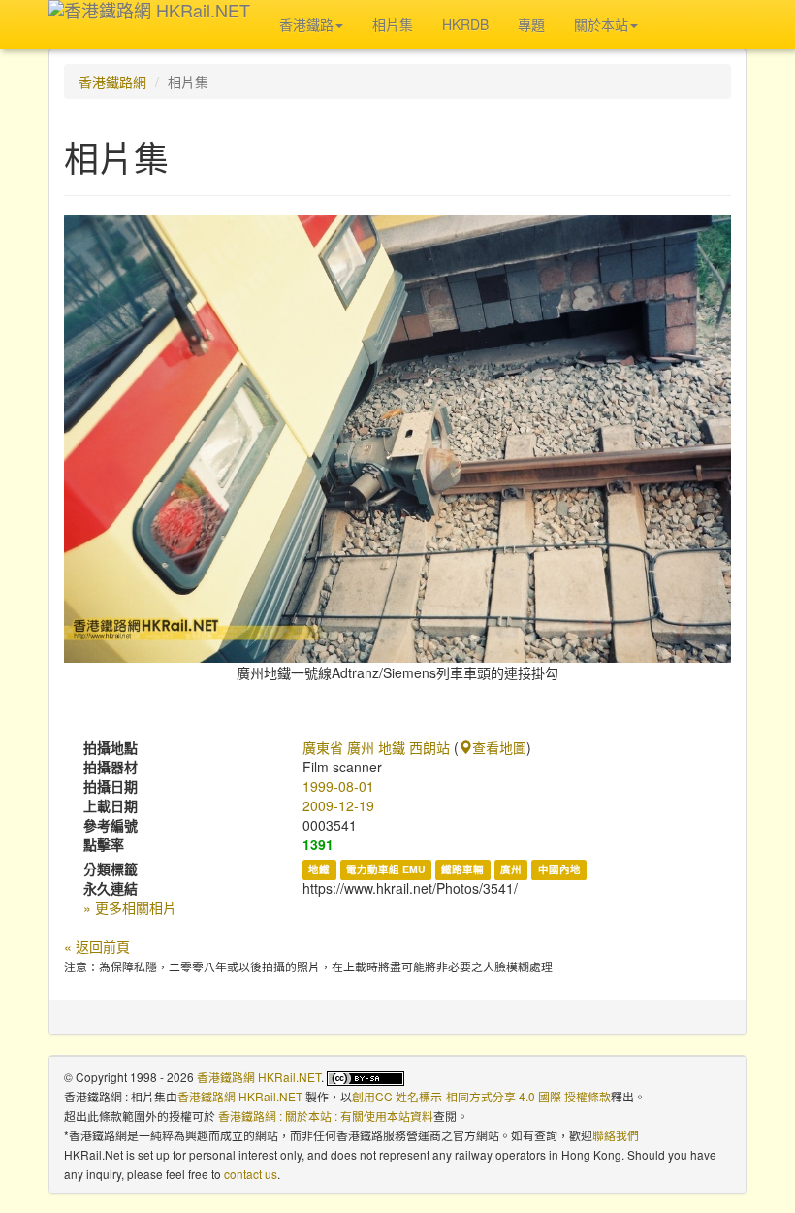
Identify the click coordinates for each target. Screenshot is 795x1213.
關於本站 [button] (601, 24)
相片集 (392, 24)
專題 (531, 24)
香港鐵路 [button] (306, 24)
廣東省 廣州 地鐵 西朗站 (376, 747)
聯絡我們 (615, 1135)
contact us (250, 1173)
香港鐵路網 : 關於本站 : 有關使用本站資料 (325, 1115)
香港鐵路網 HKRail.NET (259, 1076)
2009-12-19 (338, 805)
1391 (318, 844)
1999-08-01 (338, 786)
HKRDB (465, 24)
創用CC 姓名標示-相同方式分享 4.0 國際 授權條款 (481, 1096)
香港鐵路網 (112, 81)
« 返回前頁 (97, 946)
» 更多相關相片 (129, 907)
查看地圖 (499, 747)
